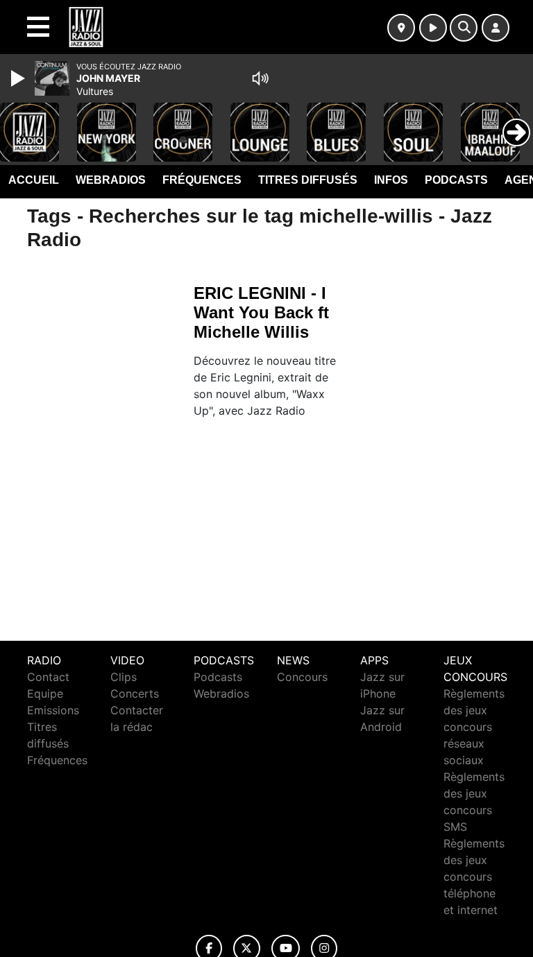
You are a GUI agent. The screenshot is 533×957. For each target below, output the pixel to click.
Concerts (134, 693)
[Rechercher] (463, 28)
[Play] (19, 78)
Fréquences (202, 180)
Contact (48, 677)
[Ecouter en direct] (433, 28)
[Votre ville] (401, 28)
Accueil (33, 180)
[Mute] (260, 78)
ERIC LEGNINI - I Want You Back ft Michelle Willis (261, 312)
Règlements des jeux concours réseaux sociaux (474, 727)
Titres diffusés (307, 180)
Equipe (45, 693)
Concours (302, 677)
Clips (123, 677)
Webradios (111, 180)
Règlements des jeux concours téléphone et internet (474, 876)
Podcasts (456, 180)
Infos (391, 180)
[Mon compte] (495, 28)
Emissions (53, 710)
